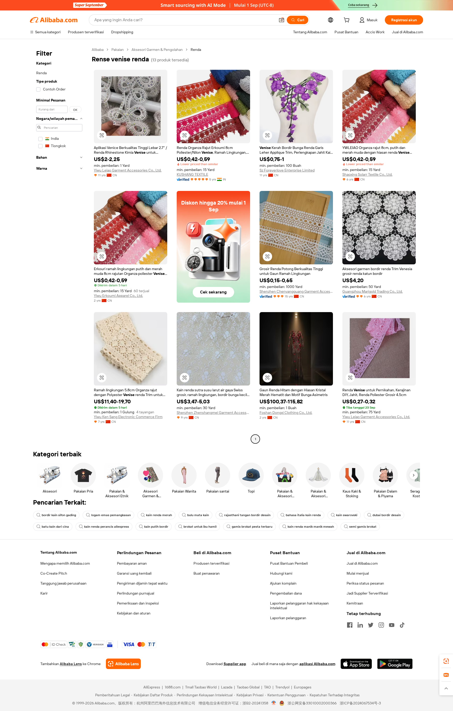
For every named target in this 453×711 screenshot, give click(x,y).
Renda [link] (196, 49)
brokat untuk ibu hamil (200, 526)
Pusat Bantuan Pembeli (289, 563)
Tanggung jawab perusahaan (63, 583)
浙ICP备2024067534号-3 (360, 703)
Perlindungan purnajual (135, 593)
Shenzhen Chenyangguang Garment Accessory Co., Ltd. (296, 291)
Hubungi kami (281, 573)
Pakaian (117, 49)
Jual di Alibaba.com (362, 563)
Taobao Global (248, 687)
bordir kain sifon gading (59, 515)
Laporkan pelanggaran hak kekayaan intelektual (299, 605)
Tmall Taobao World (201, 687)
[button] (281, 20)
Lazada (226, 687)
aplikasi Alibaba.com (317, 664)
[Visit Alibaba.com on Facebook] (350, 625)
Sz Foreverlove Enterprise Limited (287, 170)
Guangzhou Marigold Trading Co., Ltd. (372, 291)
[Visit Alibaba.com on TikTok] (402, 625)
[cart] (348, 21)
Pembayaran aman (132, 563)
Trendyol (282, 687)
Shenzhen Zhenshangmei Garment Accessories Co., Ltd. (213, 412)
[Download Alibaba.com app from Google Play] (395, 664)
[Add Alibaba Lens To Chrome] (123, 664)
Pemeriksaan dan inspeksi (138, 603)
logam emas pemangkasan (111, 515)
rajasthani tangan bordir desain (247, 515)
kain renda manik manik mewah (311, 526)
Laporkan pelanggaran (288, 618)
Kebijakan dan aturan (133, 613)
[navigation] (59, 245)
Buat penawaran (206, 573)
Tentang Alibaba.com (58, 552)
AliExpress (151, 687)
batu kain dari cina (55, 526)
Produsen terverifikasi (211, 563)
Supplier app (235, 664)
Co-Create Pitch (53, 573)
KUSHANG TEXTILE (192, 174)
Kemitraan (355, 603)
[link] (446, 661)
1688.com (173, 687)
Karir (44, 593)
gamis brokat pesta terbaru (252, 526)
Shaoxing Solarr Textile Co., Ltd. (367, 174)
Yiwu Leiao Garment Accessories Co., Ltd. (127, 170)
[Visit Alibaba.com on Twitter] (371, 625)
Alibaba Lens (71, 664)
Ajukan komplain (283, 583)
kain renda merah (159, 515)
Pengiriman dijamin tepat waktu (142, 583)
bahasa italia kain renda (303, 515)
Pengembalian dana (286, 593)
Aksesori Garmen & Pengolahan (157, 49)
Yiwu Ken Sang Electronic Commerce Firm (128, 417)
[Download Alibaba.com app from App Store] (356, 664)
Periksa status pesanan (365, 583)
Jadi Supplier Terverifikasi (367, 593)
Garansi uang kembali (134, 573)
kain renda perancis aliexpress (106, 526)
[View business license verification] (273, 703)
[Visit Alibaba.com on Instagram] (381, 625)
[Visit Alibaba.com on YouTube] (392, 625)
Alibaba (98, 49)
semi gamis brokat (362, 526)
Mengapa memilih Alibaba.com (65, 563)
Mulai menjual (358, 573)
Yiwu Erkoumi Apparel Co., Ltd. (118, 295)
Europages (302, 687)
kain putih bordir (156, 526)
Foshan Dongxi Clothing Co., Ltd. (286, 412)
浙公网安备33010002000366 (312, 703)
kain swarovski (346, 515)
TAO (267, 687)
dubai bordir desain (387, 515)
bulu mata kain (198, 515)
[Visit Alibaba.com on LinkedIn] (360, 625)
